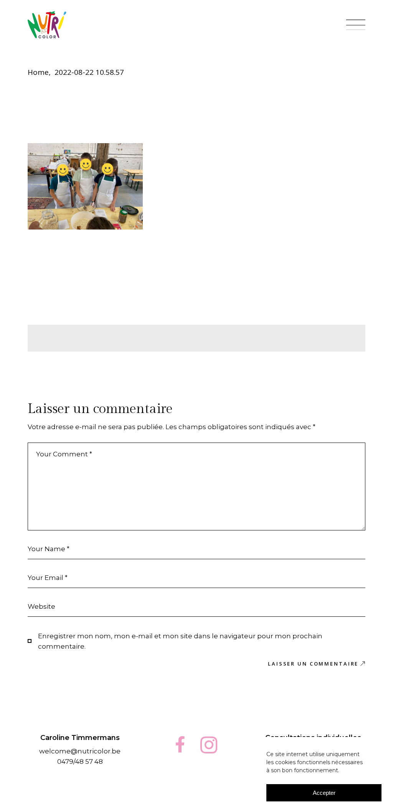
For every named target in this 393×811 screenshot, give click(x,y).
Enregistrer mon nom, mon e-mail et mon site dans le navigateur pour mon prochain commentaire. (180, 641)
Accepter (324, 793)
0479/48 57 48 (80, 761)
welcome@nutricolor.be (80, 751)
